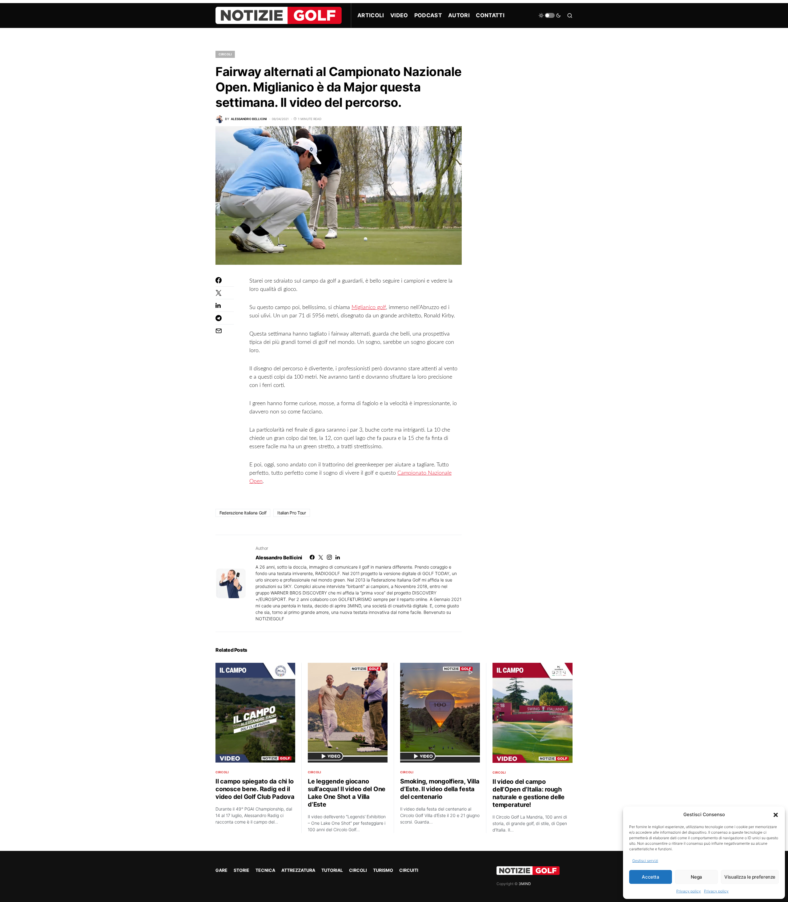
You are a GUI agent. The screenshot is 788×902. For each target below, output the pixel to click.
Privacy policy (688, 891)
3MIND (525, 883)
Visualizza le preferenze (749, 877)
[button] (776, 814)
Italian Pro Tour (291, 512)
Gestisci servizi (645, 860)
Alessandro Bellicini (278, 557)
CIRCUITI (408, 870)
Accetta (650, 877)
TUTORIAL (332, 870)
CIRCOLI (225, 54)
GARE (221, 870)
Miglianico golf (369, 307)
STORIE (241, 870)
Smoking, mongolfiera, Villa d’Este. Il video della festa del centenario (439, 789)
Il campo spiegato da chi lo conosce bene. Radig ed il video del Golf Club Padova (255, 789)
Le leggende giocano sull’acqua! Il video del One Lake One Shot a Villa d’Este (346, 793)
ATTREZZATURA (298, 870)
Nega (696, 877)
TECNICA (265, 870)
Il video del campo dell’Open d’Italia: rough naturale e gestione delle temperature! (528, 793)
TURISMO (383, 870)
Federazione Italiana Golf (242, 512)
